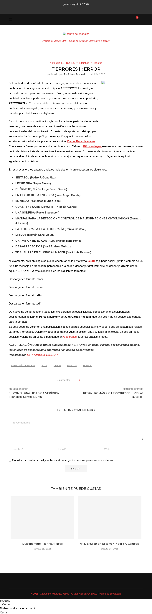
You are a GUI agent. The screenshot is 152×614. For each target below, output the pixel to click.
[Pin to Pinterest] (92, 379)
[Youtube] (76, 8)
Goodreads (70, 336)
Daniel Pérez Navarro (81, 141)
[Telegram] (91, 8)
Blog (44, 365)
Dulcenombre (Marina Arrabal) (42, 543)
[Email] (81, 8)
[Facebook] (61, 8)
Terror (87, 365)
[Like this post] (81, 379)
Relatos (72, 365)
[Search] (141, 19)
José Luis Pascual (74, 74)
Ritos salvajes (92, 146)
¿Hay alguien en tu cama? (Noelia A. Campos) (110, 543)
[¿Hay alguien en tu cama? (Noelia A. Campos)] (109, 517)
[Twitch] (86, 8)
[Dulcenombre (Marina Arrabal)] (42, 517)
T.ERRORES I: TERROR (42, 354)
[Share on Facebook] (85, 379)
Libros (57, 365)
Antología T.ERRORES (23, 365)
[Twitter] (66, 8)
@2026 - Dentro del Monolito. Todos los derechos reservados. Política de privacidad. (76, 593)
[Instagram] (71, 8)
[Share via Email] (96, 379)
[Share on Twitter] (88, 379)
